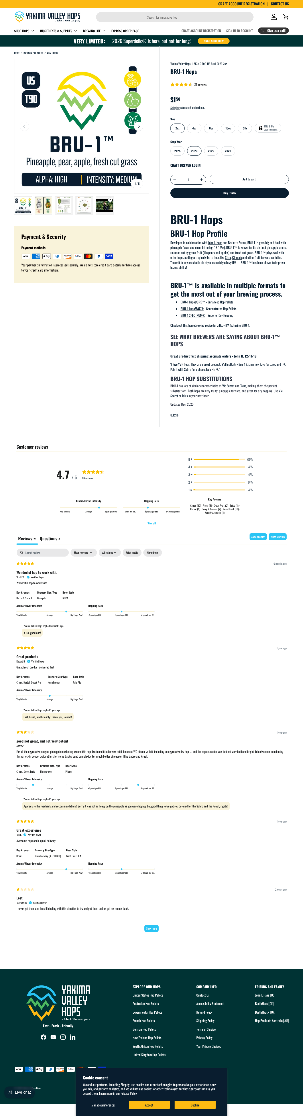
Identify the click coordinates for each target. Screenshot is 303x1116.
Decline (195, 1104)
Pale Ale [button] (77, 682)
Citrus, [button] (20, 682)
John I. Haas (215, 242)
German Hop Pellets (144, 1029)
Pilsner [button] (68, 771)
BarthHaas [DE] (264, 1003)
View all (152, 523)
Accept (149, 1104)
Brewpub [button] (41, 598)
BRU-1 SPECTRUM (193, 315)
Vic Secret (228, 385)
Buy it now (229, 193)
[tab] (50, 539)
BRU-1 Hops (52, 52)
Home (17, 52)
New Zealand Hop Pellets (147, 1037)
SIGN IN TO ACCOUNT (239, 30)
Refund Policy (204, 1012)
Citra (228, 257)
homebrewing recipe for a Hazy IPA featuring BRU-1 (218, 325)
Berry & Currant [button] (24, 598)
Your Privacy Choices (208, 1046)
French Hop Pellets (144, 1020)
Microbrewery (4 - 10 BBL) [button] (48, 856)
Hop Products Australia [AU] (272, 1020)
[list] (81, 126)
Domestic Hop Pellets (33, 52)
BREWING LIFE (91, 30)
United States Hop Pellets (148, 995)
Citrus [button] (19, 856)
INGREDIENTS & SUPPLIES (56, 30)
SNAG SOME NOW (214, 41)
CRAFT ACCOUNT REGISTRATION (241, 3)
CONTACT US (280, 3)
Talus (243, 385)
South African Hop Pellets (148, 1046)
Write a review (277, 537)
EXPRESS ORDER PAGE (125, 30)
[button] (286, 17)
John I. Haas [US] (265, 995)
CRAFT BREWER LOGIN (185, 165)
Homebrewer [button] (54, 682)
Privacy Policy (129, 1093)
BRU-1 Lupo (193, 301)
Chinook (237, 257)
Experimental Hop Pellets (147, 1012)
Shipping (175, 107)
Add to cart (249, 179)
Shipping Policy (205, 1020)
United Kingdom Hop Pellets (149, 1054)
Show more (151, 928)
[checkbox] (132, 553)
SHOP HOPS (21, 30)
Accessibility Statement (210, 1003)
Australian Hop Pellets (146, 1003)
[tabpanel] (151, 742)
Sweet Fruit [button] (36, 682)
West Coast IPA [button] (73, 856)
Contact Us (203, 995)
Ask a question (258, 537)
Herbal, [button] (27, 682)
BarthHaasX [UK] (265, 1012)
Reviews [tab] (27, 538)
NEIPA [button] (65, 598)
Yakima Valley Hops (180, 63)
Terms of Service (206, 1029)
